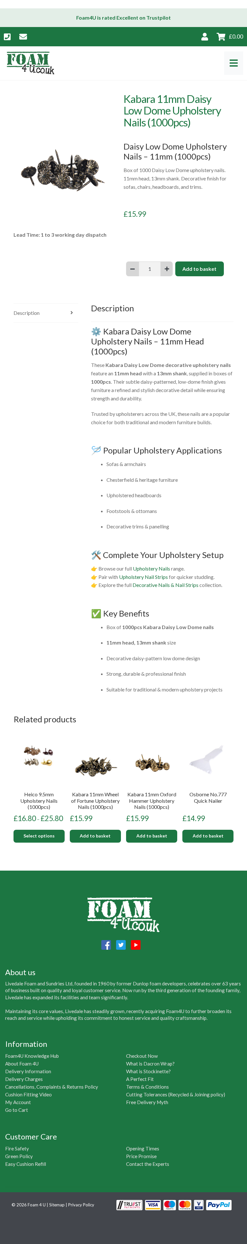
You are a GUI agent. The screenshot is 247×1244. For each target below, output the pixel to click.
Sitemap (57, 1204)
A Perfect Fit (140, 1079)
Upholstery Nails (151, 568)
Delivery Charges (24, 1079)
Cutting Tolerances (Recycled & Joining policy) (175, 1094)
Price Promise (141, 1156)
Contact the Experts (147, 1164)
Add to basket (199, 269)
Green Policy (19, 1156)
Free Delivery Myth (147, 1102)
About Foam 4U (22, 1063)
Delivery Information (28, 1071)
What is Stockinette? (148, 1071)
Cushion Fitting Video (28, 1094)
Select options (39, 835)
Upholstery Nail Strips (143, 577)
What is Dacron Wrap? (150, 1063)
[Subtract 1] (132, 268)
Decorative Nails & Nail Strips (165, 585)
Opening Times (142, 1148)
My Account (18, 1102)
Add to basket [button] (95, 835)
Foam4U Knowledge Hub (32, 1056)
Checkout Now (142, 1056)
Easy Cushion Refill (25, 1164)
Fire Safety (17, 1148)
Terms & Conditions (147, 1087)
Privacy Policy (81, 1204)
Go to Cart (16, 1110)
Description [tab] (27, 313)
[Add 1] (166, 268)
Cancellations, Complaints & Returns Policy (51, 1087)
